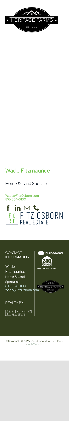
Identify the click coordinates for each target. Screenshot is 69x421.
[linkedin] (18, 208)
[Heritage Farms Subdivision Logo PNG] (31, 5)
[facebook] (8, 208)
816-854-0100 (15, 199)
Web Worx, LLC (36, 344)
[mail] (27, 208)
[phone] (36, 208)
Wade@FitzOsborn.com (22, 196)
